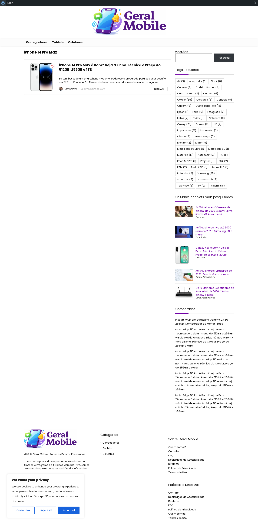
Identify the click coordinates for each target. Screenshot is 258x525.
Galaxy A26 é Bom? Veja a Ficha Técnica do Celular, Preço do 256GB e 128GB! (212, 251)
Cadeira (184, 87)
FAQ (170, 455)
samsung (206, 173)
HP (217, 124)
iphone (183, 136)
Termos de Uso (177, 472)
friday (199, 118)
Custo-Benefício (208, 106)
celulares (204, 99)
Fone (198, 112)
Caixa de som (188, 93)
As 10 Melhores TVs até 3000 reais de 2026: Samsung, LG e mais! (214, 231)
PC (224, 155)
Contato (173, 451)
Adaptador (198, 81)
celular (184, 99)
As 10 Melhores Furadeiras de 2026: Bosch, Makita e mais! (214, 272)
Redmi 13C (199, 167)
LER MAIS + (160, 89)
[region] (45, 496)
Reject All (46, 510)
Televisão (185, 185)
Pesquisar (181, 51)
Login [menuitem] (10, 2)
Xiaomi (218, 185)
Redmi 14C (220, 167)
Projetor (207, 161)
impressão (209, 130)
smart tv (185, 179)
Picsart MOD (183, 319)
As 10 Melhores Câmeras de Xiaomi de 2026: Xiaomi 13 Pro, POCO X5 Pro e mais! (214, 211)
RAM (182, 167)
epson (182, 112)
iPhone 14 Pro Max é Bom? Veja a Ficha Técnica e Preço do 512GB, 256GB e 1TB (110, 67)
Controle (224, 99)
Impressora (186, 130)
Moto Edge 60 (218, 149)
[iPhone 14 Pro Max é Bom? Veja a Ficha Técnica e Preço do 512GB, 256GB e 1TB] (41, 65)
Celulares (75, 42)
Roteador (185, 173)
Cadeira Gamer (208, 87)
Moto (201, 142)
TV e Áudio (201, 237)
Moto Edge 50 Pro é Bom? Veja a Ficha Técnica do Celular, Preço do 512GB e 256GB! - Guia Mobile (204, 333)
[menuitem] (3, 3)
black (216, 81)
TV (202, 185)
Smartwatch (207, 179)
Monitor (184, 142)
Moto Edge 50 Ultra (190, 149)
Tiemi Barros (70, 88)
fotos (182, 118)
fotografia (216, 112)
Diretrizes (174, 464)
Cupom (184, 106)
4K (181, 81)
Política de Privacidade (182, 468)
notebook (207, 155)
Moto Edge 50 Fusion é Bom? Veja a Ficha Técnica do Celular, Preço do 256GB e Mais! (204, 363)
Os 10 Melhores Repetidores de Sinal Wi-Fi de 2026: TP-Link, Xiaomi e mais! (215, 291)
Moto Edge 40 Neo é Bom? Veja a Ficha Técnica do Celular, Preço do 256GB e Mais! (204, 341)
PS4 (223, 161)
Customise (23, 510)
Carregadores (36, 42)
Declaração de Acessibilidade (186, 459)
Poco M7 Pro (186, 161)
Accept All (68, 510)
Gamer (203, 124)
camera (210, 93)
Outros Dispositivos (205, 276)
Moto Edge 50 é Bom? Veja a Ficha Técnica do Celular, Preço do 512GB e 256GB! (204, 385)
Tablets (58, 42)
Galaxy (184, 124)
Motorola (185, 155)
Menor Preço (205, 136)
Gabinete (217, 118)
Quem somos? (177, 447)
